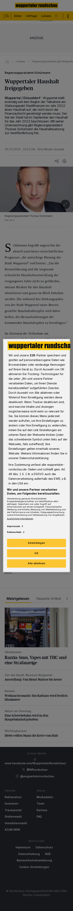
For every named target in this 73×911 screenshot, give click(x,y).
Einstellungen (36, 542)
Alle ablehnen (36, 563)
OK (36, 553)
